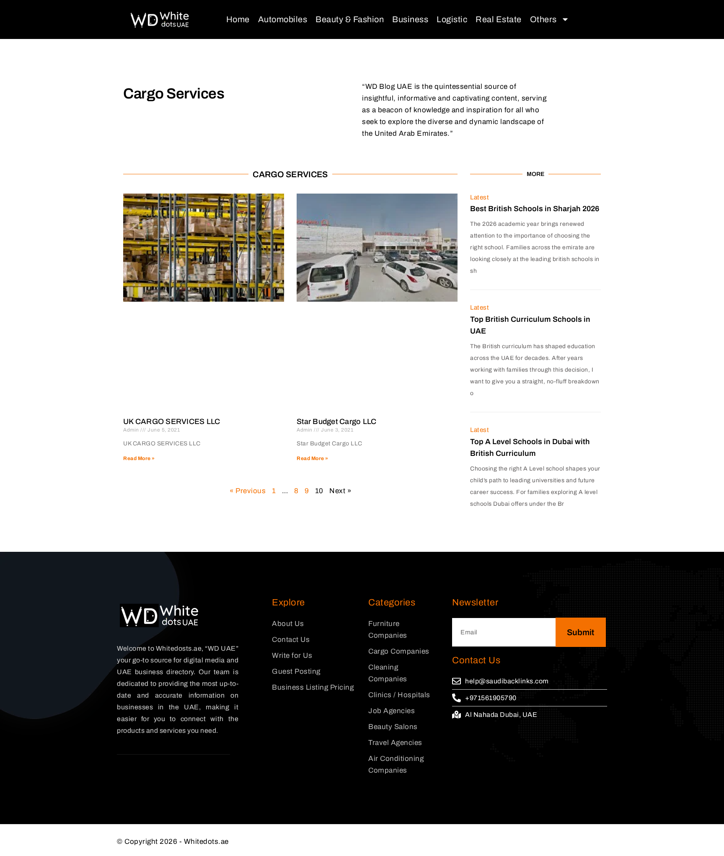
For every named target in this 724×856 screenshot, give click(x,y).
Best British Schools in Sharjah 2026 (534, 208)
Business (410, 19)
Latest (479, 197)
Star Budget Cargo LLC (336, 421)
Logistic (452, 19)
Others (543, 19)
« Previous (248, 491)
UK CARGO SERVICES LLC (171, 421)
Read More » (139, 458)
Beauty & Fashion (349, 19)
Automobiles (283, 19)
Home (238, 19)
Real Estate (499, 19)
